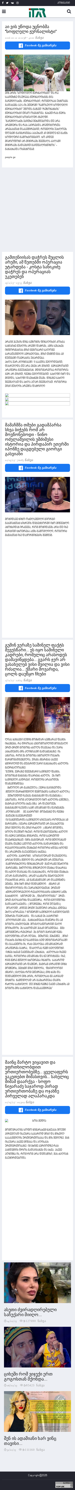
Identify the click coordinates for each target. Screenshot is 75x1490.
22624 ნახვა (24, 680)
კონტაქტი (63, 3)
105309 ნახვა (25, 1102)
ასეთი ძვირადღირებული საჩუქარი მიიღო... (30, 1312)
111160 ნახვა (35, 1449)
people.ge (10, 157)
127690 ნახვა (36, 1320)
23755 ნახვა (24, 283)
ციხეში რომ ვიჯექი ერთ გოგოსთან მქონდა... (28, 1376)
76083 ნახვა (25, 460)
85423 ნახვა (35, 1385)
